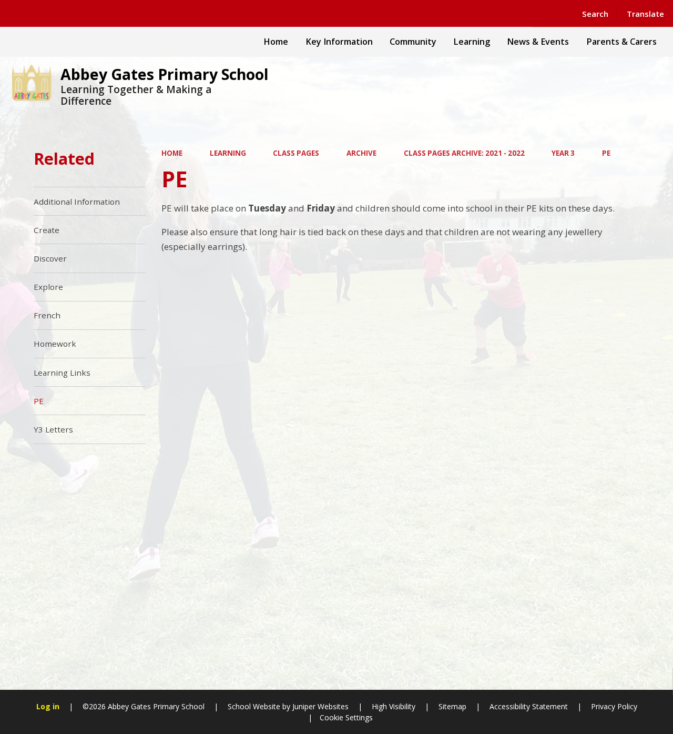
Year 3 (563, 153)
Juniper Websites (319, 706)
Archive (361, 153)
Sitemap (452, 706)
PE (606, 153)
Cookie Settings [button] (346, 717)
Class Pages (296, 153)
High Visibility (393, 706)
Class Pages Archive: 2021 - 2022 (464, 153)
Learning (228, 153)
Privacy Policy (614, 706)
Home (171, 153)
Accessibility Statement (529, 706)
